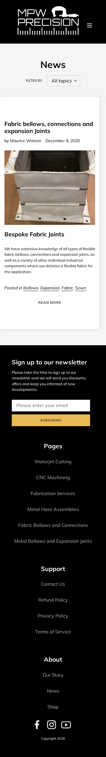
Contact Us (53, 584)
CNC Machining (53, 477)
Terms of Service (53, 632)
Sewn (80, 287)
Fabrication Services (53, 493)
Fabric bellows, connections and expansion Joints (48, 127)
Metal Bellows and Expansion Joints (53, 541)
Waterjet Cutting (53, 461)
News (53, 691)
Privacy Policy (53, 616)
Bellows (30, 287)
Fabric (67, 287)
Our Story (53, 675)
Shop (53, 707)
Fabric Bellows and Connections (53, 525)
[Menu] (89, 25)
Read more (50, 302)
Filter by (34, 80)
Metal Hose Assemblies (53, 509)
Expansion (49, 287)
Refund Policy (53, 600)
